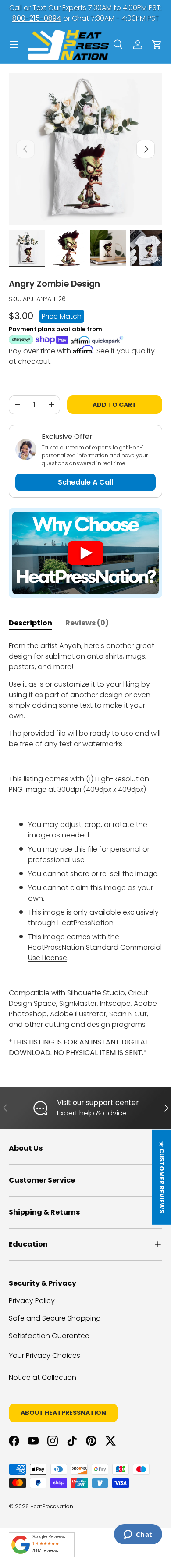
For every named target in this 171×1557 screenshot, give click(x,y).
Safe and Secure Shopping (55, 1318)
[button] (157, 44)
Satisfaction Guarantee (49, 1336)
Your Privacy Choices (44, 1355)
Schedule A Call (85, 482)
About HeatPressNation (63, 1412)
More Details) (132, 13)
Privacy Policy (32, 1301)
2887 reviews (45, 1550)
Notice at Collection (42, 1377)
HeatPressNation (51, 1506)
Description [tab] (30, 623)
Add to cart (114, 404)
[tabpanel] (85, 849)
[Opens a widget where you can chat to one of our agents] (138, 1535)
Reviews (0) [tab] (87, 623)
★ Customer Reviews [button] (161, 1177)
